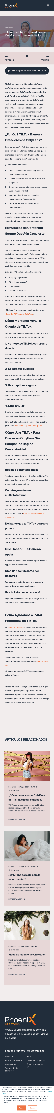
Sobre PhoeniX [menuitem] (12, 1064)
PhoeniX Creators (15, 627)
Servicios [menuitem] (9, 1056)
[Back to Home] (11, 5)
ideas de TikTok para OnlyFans (19, 314)
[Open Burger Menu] (47, 5)
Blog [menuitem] (29, 1056)
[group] (27, 71)
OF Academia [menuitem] (35, 1050)
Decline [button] (32, 1108)
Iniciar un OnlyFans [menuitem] (36, 1060)
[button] (8, 70)
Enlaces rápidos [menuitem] (15, 1050)
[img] (39, 70)
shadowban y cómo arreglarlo (28, 426)
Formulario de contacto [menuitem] (11, 1069)
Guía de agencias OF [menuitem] (35, 1065)
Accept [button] (21, 1108)
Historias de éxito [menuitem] (13, 1060)
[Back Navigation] (27, 56)
